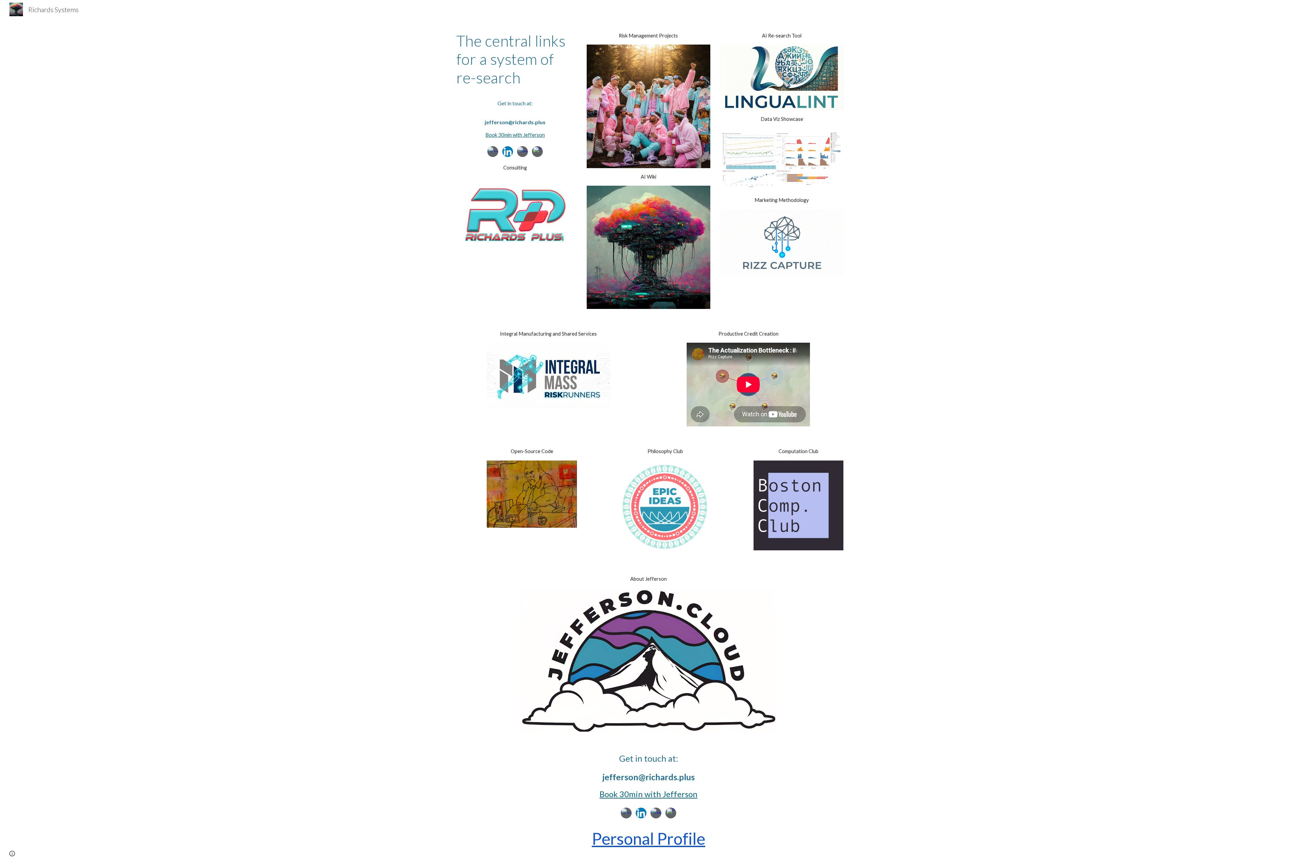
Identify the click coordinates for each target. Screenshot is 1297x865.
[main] (515, 59)
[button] (12, 853)
